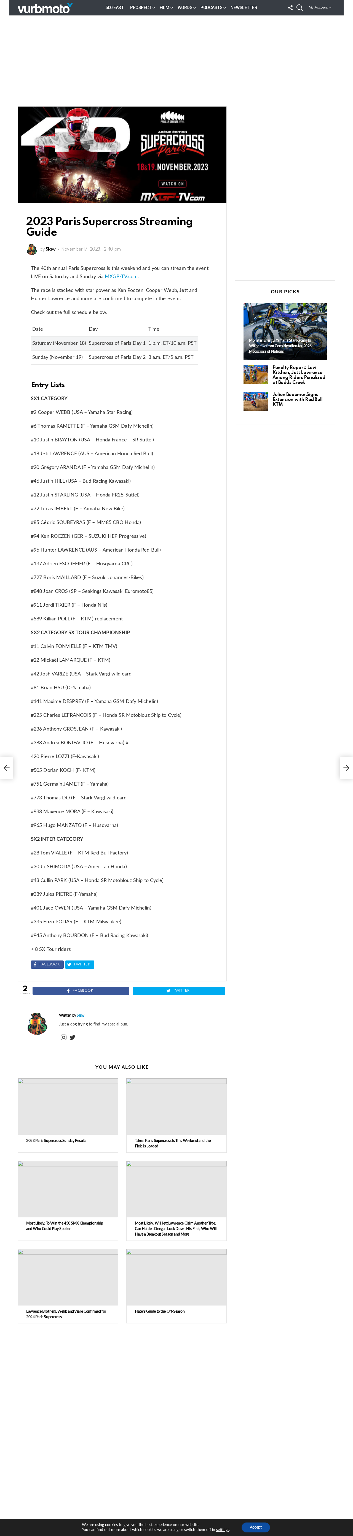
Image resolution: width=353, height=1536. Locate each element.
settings (222, 1530)
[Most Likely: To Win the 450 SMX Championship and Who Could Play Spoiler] (68, 1189)
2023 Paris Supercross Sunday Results (56, 1141)
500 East (114, 7)
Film (164, 7)
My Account (318, 7)
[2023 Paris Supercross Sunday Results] (68, 1106)
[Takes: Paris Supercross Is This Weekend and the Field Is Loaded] (176, 1106)
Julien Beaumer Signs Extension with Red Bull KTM (297, 399)
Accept (256, 1527)
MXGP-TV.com (121, 276)
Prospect (140, 7)
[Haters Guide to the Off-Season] (176, 1277)
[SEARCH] (299, 7)
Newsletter (244, 7)
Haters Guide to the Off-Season (159, 1312)
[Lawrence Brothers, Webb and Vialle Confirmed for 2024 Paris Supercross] (68, 1277)
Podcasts (211, 7)
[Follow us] (290, 7)
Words (185, 7)
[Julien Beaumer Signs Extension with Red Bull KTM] (256, 401)
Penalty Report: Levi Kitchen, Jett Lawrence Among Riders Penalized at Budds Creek (298, 375)
